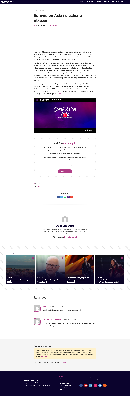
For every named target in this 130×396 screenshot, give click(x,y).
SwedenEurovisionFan (52, 319)
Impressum (63, 381)
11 (121, 258)
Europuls (37, 184)
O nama (62, 379)
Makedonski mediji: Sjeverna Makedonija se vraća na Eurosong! (78, 280)
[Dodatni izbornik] (126, 2)
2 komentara (53, 25)
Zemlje (106, 2)
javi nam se (44, 356)
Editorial (90, 2)
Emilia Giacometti (70, 237)
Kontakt (62, 389)
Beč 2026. (81, 2)
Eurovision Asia (46, 184)
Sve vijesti (115, 2)
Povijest (99, 2)
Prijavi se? (64, 362)
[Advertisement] (65, 38)
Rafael (45, 306)
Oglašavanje (63, 387)
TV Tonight (39, 186)
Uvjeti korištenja (65, 383)
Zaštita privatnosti (65, 385)
